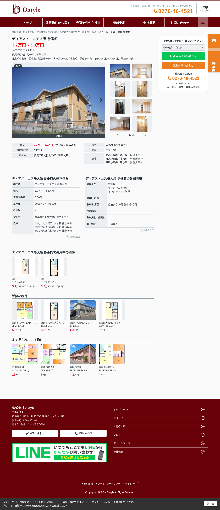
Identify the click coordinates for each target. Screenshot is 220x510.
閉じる (210, 503)
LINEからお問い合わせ (183, 56)
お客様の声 (119, 426)
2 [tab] (133, 135)
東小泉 (123, 162)
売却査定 (119, 22)
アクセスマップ (121, 443)
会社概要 (149, 22)
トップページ (120, 409)
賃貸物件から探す (58, 22)
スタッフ (118, 418)
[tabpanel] (131, 97)
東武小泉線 (112, 155)
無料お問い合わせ (183, 65)
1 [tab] (130, 135)
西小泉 (123, 155)
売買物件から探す (88, 22)
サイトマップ (132, 483)
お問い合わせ (179, 22)
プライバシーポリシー (109, 483)
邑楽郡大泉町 (26, 54)
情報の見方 (75, 236)
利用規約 (88, 483)
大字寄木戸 (40, 54)
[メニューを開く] (203, 22)
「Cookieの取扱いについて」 (35, 505)
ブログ (117, 434)
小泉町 (123, 158)
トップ (27, 22)
